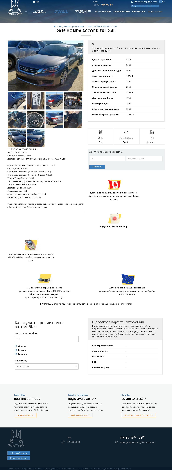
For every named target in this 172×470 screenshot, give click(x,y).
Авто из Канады (103, 12)
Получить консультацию (138, 415)
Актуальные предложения (61, 12)
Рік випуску (21, 360)
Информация (139, 12)
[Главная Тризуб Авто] (54, 26)
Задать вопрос (25, 415)
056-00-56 (104, 4)
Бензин (22, 350)
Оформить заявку (18, 458)
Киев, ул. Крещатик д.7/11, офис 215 (137, 442)
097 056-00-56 (73, 442)
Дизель (22, 346)
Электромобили (121, 12)
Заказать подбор (80, 415)
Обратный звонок (18, 453)
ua (163, 1)
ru (160, 1)
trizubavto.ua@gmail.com (145, 1)
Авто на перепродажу (39, 12)
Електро (22, 354)
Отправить (97, 166)
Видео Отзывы (155, 12)
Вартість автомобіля (26, 333)
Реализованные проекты (83, 12)
